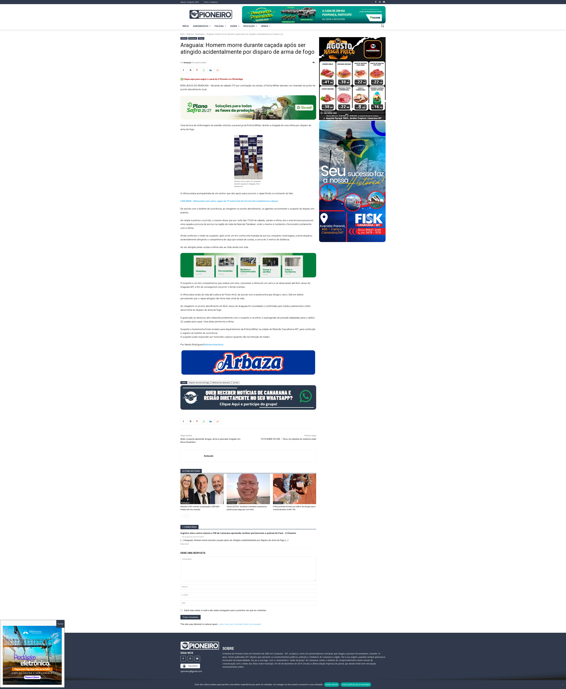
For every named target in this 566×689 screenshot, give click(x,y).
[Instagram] (190, 658)
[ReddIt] (217, 70)
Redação (187, 62)
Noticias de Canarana (221, 382)
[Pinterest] (197, 70)
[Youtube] (197, 658)
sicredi (235, 382)
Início (182, 34)
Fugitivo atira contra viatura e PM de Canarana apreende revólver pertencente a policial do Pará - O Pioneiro (238, 533)
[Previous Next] (32, 655)
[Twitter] (190, 70)
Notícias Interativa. (214, 344)
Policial (201, 38)
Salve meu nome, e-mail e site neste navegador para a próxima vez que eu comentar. (225, 610)
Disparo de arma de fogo (199, 382)
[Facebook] (183, 70)
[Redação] (192, 456)
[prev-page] (182, 516)
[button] (382, 26)
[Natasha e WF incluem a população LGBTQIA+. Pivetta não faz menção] (202, 489)
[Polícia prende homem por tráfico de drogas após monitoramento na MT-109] (294, 489)
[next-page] (187, 516)
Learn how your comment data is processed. (240, 624)
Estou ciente (332, 684)
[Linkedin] (210, 70)
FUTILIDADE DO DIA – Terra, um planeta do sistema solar (288, 439)
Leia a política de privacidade (356, 684)
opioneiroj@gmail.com (191, 671)
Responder (184, 544)
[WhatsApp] (204, 70)
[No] (562, 684)
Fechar (60, 624)
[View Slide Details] (314, 14)
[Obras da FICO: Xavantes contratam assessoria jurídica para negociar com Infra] (248, 489)
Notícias (190, 34)
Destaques (199, 34)
